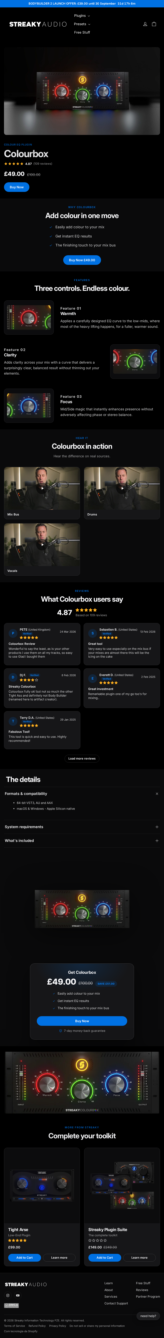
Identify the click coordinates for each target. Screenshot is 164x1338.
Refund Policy (37, 1325)
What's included (19, 840)
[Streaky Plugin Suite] (122, 1185)
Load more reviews (82, 758)
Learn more (59, 1257)
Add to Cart (24, 1257)
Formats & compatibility (26, 793)
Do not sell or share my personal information (97, 1325)
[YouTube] (18, 1295)
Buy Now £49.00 (82, 260)
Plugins (80, 16)
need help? (148, 1316)
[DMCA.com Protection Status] (46, 1305)
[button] (17, 1240)
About (108, 1290)
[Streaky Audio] (46, 1284)
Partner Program (148, 1296)
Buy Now (17, 187)
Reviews (142, 1290)
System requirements (24, 827)
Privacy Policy (57, 1325)
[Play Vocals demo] (42, 544)
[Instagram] (8, 1295)
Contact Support (116, 1303)
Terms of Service (14, 1325)
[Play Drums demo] (122, 488)
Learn (108, 1283)
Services (110, 1296)
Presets (80, 24)
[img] (38, 637)
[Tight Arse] (42, 1185)
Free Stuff (82, 32)
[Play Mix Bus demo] (42, 488)
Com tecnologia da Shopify (20, 1331)
